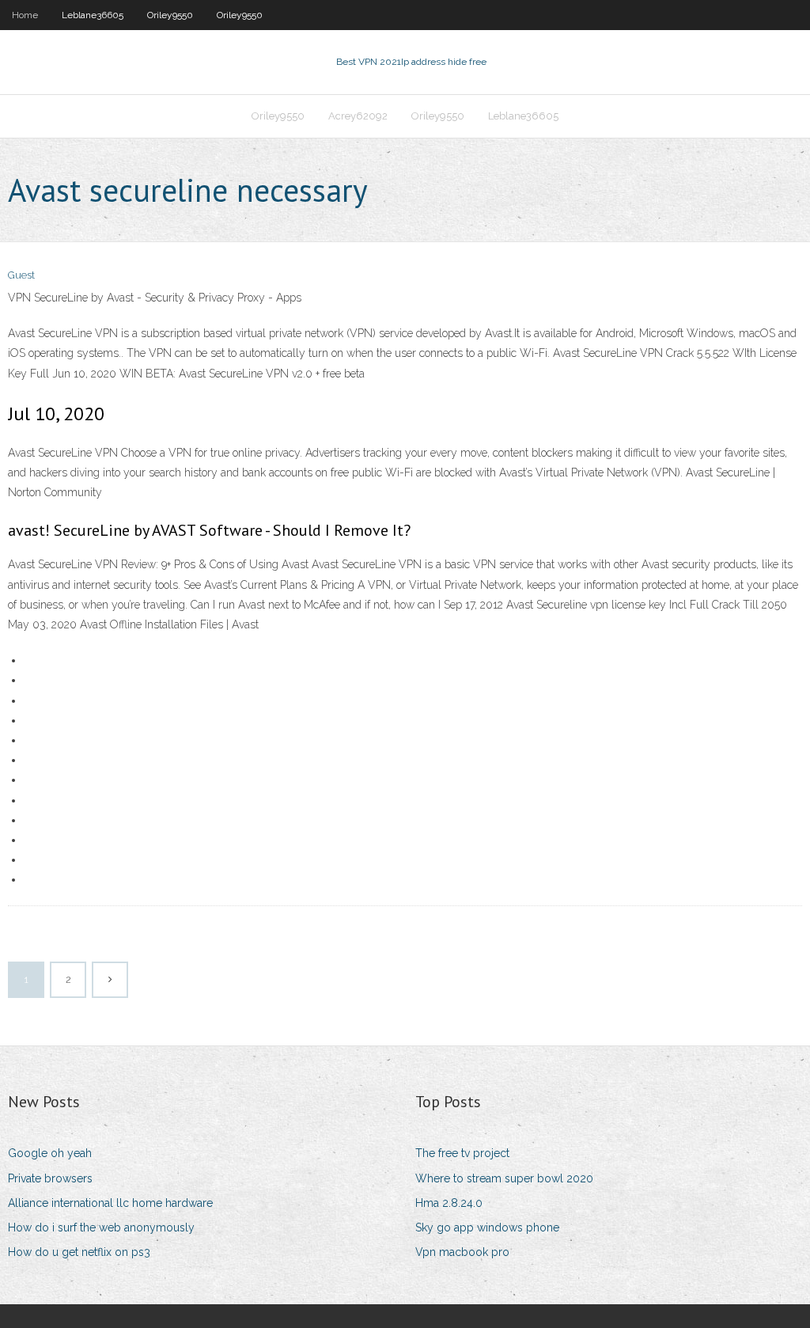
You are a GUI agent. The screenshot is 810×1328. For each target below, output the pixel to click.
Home (25, 15)
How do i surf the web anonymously (101, 1227)
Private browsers (50, 1178)
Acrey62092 (358, 116)
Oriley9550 (170, 15)
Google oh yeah (50, 1153)
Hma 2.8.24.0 (449, 1203)
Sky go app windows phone (487, 1227)
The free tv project (462, 1153)
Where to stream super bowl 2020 (504, 1178)
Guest (21, 275)
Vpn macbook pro (462, 1252)
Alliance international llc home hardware (110, 1203)
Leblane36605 (92, 15)
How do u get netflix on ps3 (79, 1252)
